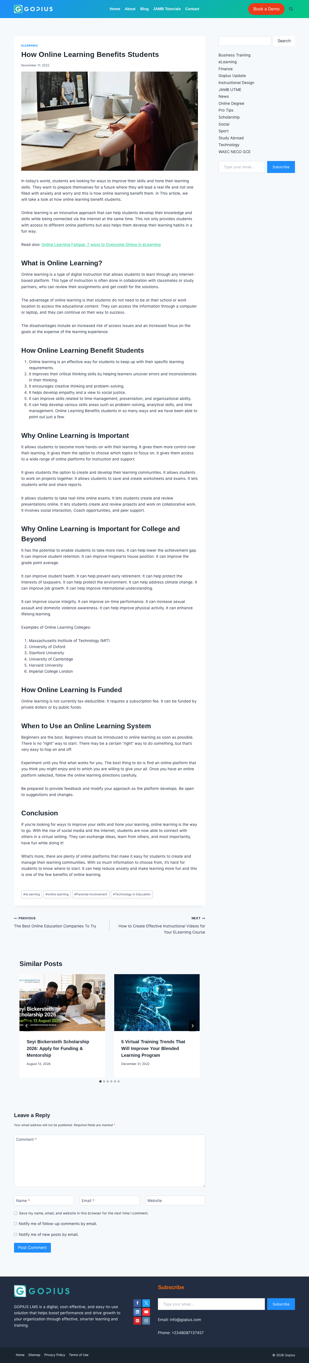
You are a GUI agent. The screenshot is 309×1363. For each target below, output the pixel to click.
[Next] (192, 1025)
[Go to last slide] (26, 1025)
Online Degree (231, 103)
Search (284, 40)
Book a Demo (266, 9)
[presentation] (62, 1002)
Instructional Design (236, 82)
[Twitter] (146, 1303)
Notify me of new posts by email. (49, 1234)
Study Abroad (231, 138)
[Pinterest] (137, 1321)
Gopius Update (232, 75)
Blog (144, 9)
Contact (192, 9)
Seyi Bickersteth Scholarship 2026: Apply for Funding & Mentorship (58, 1048)
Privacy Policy (54, 1355)
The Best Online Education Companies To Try (55, 922)
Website (154, 1200)
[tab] (100, 1081)
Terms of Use (78, 1355)
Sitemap (34, 1355)
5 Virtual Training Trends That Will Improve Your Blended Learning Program (153, 1048)
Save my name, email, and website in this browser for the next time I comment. (84, 1213)
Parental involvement (90, 894)
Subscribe (281, 167)
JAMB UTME (230, 89)
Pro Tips (226, 110)
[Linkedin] (137, 1312)
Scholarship (229, 117)
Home (115, 9)
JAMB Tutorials (167, 9)
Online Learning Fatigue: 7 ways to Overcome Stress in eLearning (101, 244)
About (130, 9)
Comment (26, 1139)
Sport (223, 131)
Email (88, 1200)
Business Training (234, 55)
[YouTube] (146, 1312)
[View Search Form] (291, 9)
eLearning (29, 45)
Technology (229, 144)
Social (224, 124)
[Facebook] (137, 1303)
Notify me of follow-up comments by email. (58, 1223)
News (224, 96)
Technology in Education (132, 894)
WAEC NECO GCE (235, 151)
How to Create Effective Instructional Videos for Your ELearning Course (162, 925)
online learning (57, 894)
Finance (226, 69)
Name (23, 1200)
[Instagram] (146, 1321)
